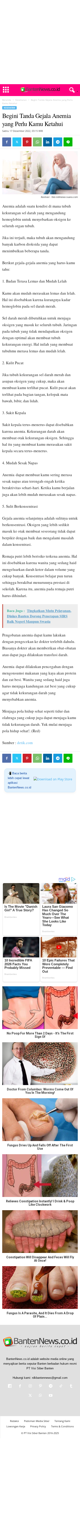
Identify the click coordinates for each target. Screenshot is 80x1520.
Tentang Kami (62, 1421)
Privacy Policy (38, 1426)
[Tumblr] (70, 1386)
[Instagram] (30, 1386)
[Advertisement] (40, 42)
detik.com (25, 742)
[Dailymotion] (10, 1386)
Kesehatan (21, 99)
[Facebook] (6, 141)
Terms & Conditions (62, 1426)
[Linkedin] (47, 141)
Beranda (6, 99)
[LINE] (68, 141)
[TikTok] (61, 1386)
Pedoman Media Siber (36, 1421)
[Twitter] (16, 141)
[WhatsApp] (37, 141)
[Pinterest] (27, 141)
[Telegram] (57, 141)
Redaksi (14, 1421)
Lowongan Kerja (15, 1426)
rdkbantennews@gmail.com (50, 1377)
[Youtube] (50, 1396)
